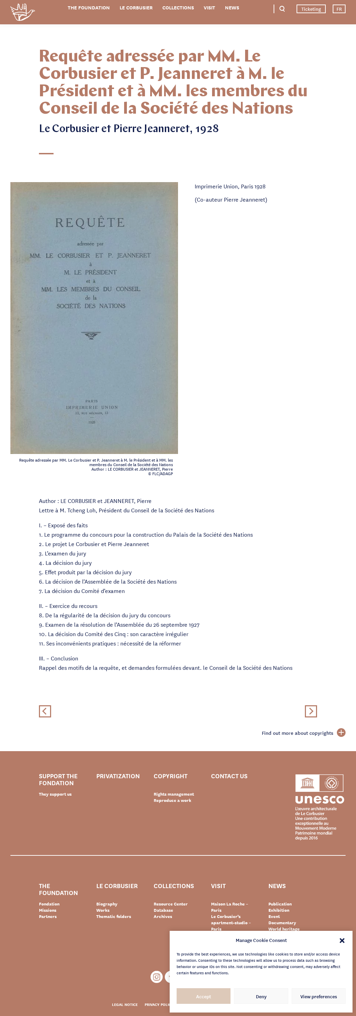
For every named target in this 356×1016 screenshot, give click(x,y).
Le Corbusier (136, 7)
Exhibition (278, 910)
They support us (55, 794)
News (232, 7)
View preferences (318, 996)
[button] (342, 939)
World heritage (284, 929)
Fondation (49, 904)
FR (339, 8)
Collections (178, 7)
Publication (280, 904)
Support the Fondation (58, 779)
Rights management (174, 794)
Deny (261, 996)
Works (103, 910)
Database (163, 910)
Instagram (157, 977)
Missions (47, 910)
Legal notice (125, 1004)
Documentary (282, 922)
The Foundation (89, 7)
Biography (107, 904)
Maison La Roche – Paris (229, 907)
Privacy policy (159, 1004)
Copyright (170, 776)
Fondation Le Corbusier (22, 13)
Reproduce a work (172, 800)
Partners (48, 916)
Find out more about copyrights (297, 732)
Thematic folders (113, 916)
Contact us (229, 776)
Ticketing (311, 8)
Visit (209, 7)
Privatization (118, 776)
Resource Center (171, 904)
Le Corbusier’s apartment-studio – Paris (231, 922)
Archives (163, 916)
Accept (203, 996)
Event (274, 916)
